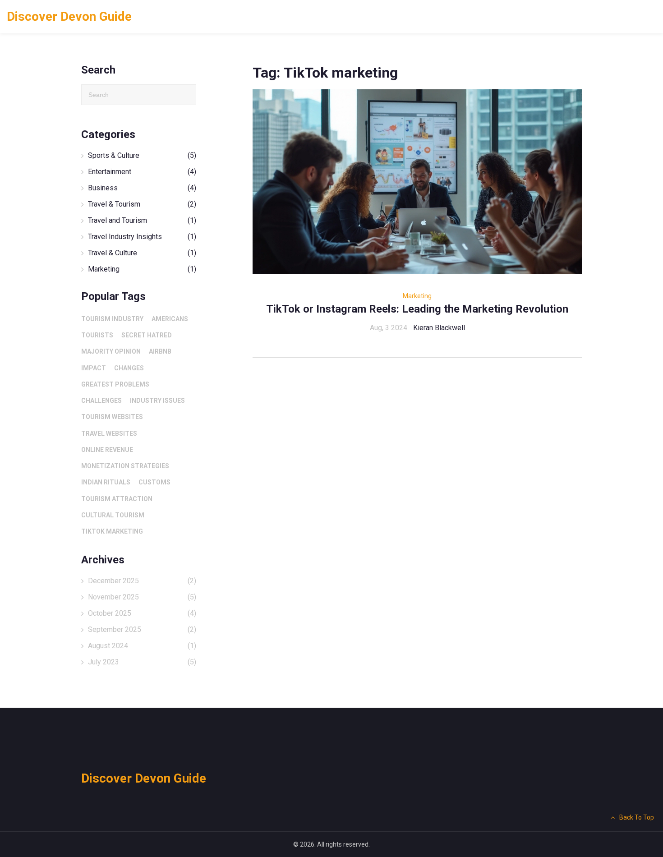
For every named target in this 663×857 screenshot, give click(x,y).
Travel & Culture (142, 253)
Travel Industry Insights (142, 236)
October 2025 (142, 613)
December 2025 (142, 580)
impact (93, 368)
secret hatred (146, 335)
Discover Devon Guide (69, 16)
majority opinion (111, 351)
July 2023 (142, 662)
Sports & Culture (142, 155)
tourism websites (112, 416)
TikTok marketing (112, 531)
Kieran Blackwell (439, 327)
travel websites (109, 433)
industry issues (157, 400)
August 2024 (142, 645)
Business (142, 188)
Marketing (417, 295)
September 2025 (142, 629)
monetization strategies (125, 466)
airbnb (160, 351)
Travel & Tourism (142, 204)
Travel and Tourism (142, 220)
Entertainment (142, 171)
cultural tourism (112, 515)
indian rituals (105, 482)
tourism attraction (116, 498)
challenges (101, 400)
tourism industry (112, 319)
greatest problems (115, 384)
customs (154, 482)
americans (170, 319)
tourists (97, 335)
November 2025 (142, 597)
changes (129, 368)
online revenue (107, 449)
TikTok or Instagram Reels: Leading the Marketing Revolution (417, 309)
